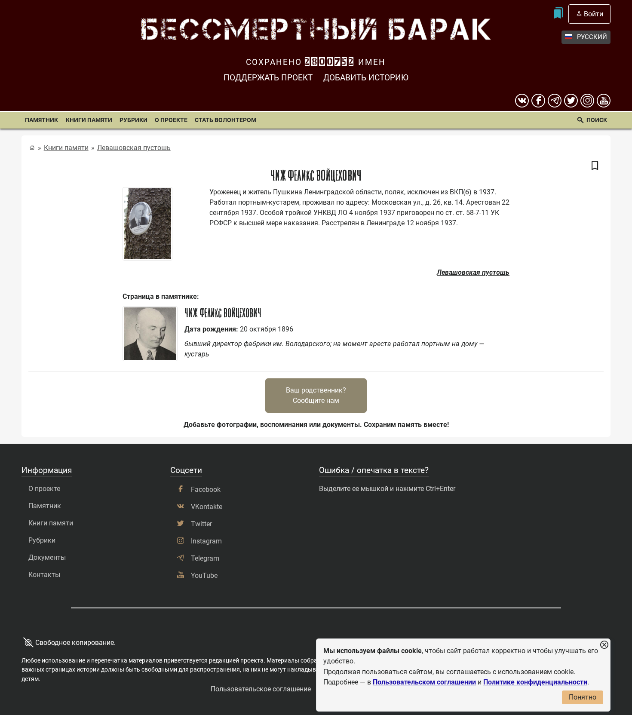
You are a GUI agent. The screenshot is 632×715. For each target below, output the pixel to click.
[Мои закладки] (558, 14)
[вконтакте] (522, 100)
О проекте (171, 119)
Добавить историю (365, 78)
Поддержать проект (268, 78)
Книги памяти (89, 119)
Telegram (205, 558)
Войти (593, 14)
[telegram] (554, 100)
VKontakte (206, 507)
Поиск (596, 119)
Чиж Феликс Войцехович (222, 313)
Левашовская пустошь (134, 148)
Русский (592, 37)
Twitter (201, 524)
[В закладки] (595, 166)
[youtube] (604, 100)
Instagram (206, 541)
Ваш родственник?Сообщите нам (316, 395)
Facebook (206, 489)
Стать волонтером (225, 119)
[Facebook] (538, 100)
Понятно (582, 697)
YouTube (204, 575)
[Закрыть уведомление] (604, 645)
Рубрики (133, 119)
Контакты (44, 575)
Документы (47, 557)
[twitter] (571, 100)
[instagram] (587, 100)
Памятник (41, 119)
